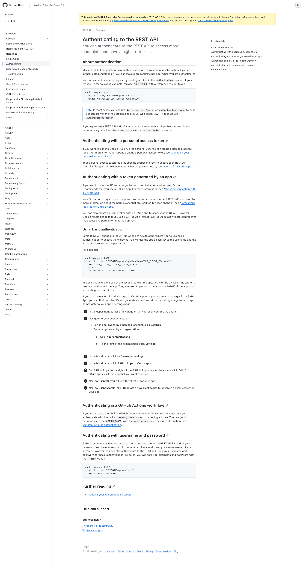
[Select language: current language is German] (297, 5)
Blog (176, 551)
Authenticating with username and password (124, 435)
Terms (121, 551)
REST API (11, 21)
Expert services (163, 551)
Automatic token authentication (102, 424)
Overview (100, 30)
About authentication (102, 62)
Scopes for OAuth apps (177, 166)
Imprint (109, 551)
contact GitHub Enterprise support (215, 20)
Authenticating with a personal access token (123, 140)
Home (10, 14)
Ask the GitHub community (99, 525)
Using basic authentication (103, 229)
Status (140, 551)
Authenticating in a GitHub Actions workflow (123, 405)
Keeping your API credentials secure (110, 494)
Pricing (149, 551)
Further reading (97, 486)
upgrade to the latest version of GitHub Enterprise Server (139, 20)
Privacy (130, 551)
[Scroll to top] (296, 556)
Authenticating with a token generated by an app (127, 177)
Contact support (94, 530)
